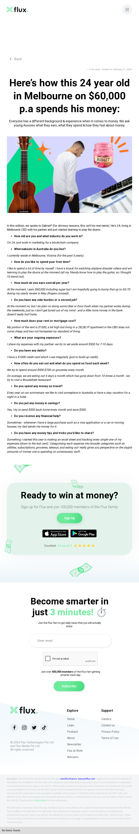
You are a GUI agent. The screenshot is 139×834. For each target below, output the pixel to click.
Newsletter (74, 744)
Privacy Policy (110, 731)
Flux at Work (75, 750)
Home (71, 719)
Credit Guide (40, 800)
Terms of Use (110, 738)
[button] (127, 9)
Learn (70, 725)
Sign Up (69, 518)
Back (16, 59)
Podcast (72, 731)
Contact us (108, 725)
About (71, 738)
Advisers (73, 757)
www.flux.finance (68, 779)
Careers (106, 719)
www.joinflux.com (86, 779)
